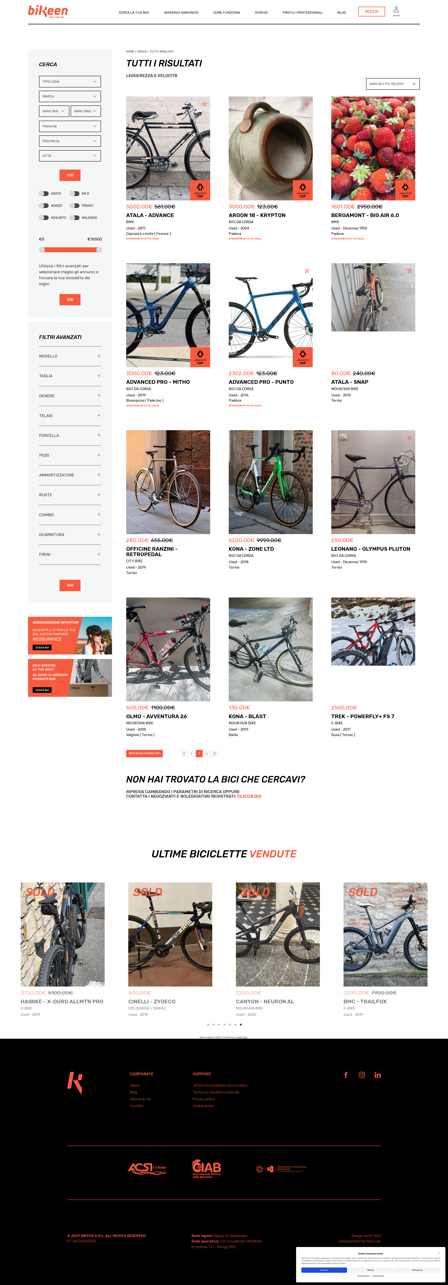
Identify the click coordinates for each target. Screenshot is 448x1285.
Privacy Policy (363, 1276)
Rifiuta (371, 1270)
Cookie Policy (378, 1276)
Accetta (324, 1270)
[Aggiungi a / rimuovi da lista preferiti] (203, 104)
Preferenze (417, 1270)
